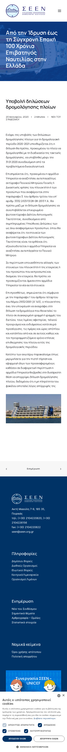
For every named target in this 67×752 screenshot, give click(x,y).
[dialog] (33, 722)
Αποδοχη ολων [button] (17, 738)
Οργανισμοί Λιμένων (24, 579)
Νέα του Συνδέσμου (24, 608)
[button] (59, 11)
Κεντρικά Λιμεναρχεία (25, 575)
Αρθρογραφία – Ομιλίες (26, 617)
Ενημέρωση (33, 468)
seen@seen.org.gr (23, 531)
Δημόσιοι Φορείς (22, 561)
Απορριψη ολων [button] (49, 738)
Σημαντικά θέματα (23, 613)
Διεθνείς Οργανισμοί (24, 565)
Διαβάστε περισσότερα (44, 718)
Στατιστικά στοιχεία (24, 622)
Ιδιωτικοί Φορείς (22, 570)
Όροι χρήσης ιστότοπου (26, 652)
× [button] (63, 695)
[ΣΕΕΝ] (25, 10)
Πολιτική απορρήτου (24, 656)
